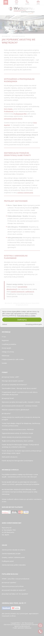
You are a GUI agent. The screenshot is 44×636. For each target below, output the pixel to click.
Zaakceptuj (22, 319)
